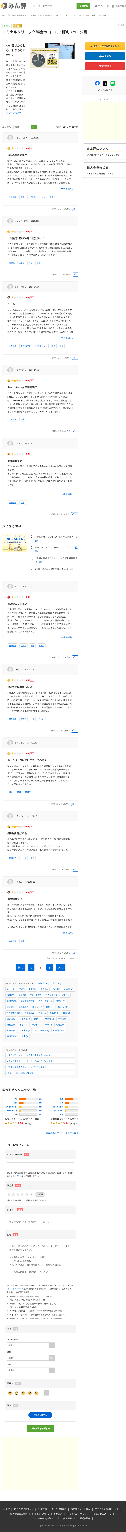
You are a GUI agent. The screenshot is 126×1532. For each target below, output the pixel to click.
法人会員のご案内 (19, 1513)
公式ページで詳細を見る (105, 46)
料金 (93, 15)
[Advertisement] (40, 1463)
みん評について (13, 113)
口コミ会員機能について (107, 1509)
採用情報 (67, 1518)
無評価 (40, 1194)
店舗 (9, 1364)
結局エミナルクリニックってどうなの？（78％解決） (30, 1061)
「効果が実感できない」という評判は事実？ (26, 1066)
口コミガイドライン (15, 1288)
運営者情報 (85, 1518)
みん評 (13, 6)
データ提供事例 (58, 1509)
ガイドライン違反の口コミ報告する (63, 958)
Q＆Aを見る (105, 56)
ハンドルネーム (14, 1154)
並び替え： (8, 126)
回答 (39, 561)
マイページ (103, 6)
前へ (20, 967)
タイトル (14, 1209)
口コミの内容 (12, 1339)
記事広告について (40, 1513)
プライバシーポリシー (78, 1513)
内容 (12, 1234)
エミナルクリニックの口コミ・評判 (75, 15)
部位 (9, 1351)
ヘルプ (6, 1509)
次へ (60, 967)
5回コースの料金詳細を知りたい (20, 1072)
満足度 (13, 1185)
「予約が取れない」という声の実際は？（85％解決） (30, 1055)
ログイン (16, 1176)
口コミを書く (105, 66)
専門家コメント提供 (80, 1509)
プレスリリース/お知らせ (43, 1518)
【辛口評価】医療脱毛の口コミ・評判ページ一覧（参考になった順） (33, 15)
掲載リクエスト (100, 1513)
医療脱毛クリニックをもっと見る (62, 1132)
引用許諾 (42, 1509)
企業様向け (120, 6)
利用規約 (58, 1513)
